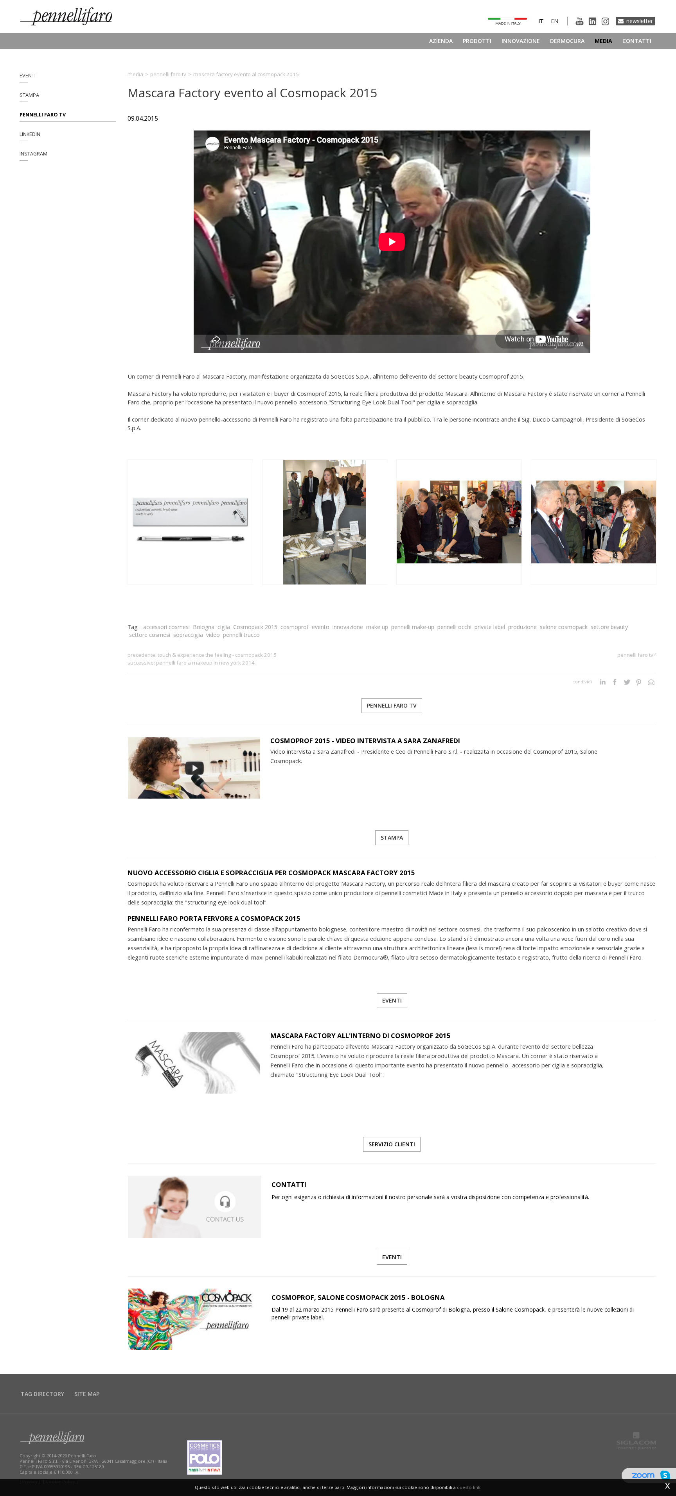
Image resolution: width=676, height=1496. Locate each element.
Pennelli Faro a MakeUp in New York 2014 (205, 662)
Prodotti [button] (477, 41)
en (554, 21)
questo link (468, 1487)
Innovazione (521, 41)
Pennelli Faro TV (43, 114)
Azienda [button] (441, 41)
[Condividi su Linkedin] (602, 681)
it (541, 21)
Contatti (636, 41)
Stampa (29, 95)
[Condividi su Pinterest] (639, 681)
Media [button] (603, 41)
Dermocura (567, 41)
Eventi (28, 75)
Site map (86, 1394)
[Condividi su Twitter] (626, 681)
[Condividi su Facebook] (614, 681)
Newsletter (639, 21)
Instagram (33, 153)
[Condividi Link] (651, 681)
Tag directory (42, 1394)
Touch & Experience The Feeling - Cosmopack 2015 (217, 654)
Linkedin (30, 134)
